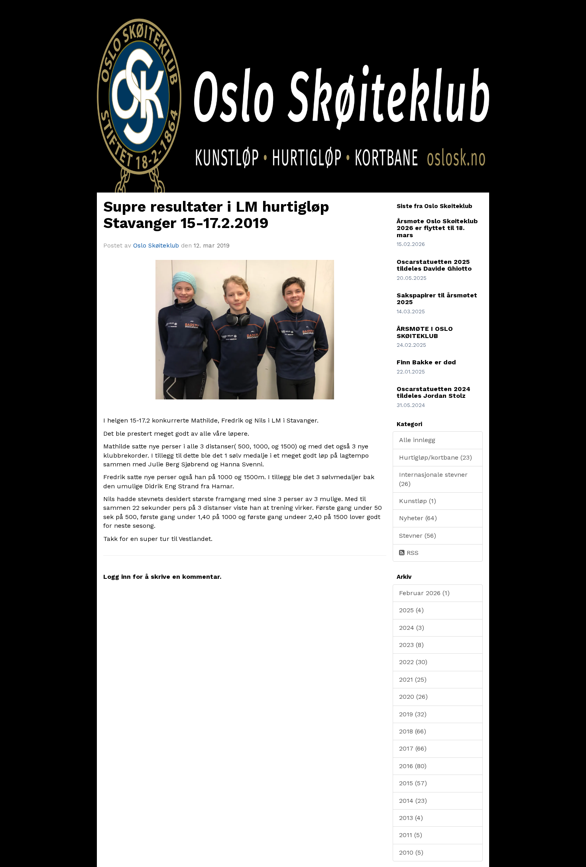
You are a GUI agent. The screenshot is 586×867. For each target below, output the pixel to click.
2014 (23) (413, 800)
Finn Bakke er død (426, 362)
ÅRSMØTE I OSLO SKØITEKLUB (425, 332)
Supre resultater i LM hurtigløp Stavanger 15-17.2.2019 (216, 215)
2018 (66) (412, 731)
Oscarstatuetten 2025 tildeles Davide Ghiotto (434, 265)
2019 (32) (413, 714)
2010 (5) (411, 852)
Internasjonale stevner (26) (433, 479)
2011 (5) (410, 835)
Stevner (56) (417, 535)
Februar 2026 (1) (424, 593)
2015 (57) (413, 783)
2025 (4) (411, 610)
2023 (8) (411, 645)
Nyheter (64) (418, 518)
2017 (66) (413, 748)
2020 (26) (413, 696)
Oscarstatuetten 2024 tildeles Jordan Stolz (433, 392)
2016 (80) (413, 766)
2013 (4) (411, 818)
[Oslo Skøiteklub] (293, 122)
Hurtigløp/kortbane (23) (435, 457)
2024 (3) (411, 627)
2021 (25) (413, 679)
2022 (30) (413, 662)
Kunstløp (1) (417, 501)
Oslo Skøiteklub (156, 245)
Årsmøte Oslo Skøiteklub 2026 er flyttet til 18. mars (437, 228)
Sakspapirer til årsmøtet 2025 (437, 298)
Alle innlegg (417, 440)
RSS (412, 552)
